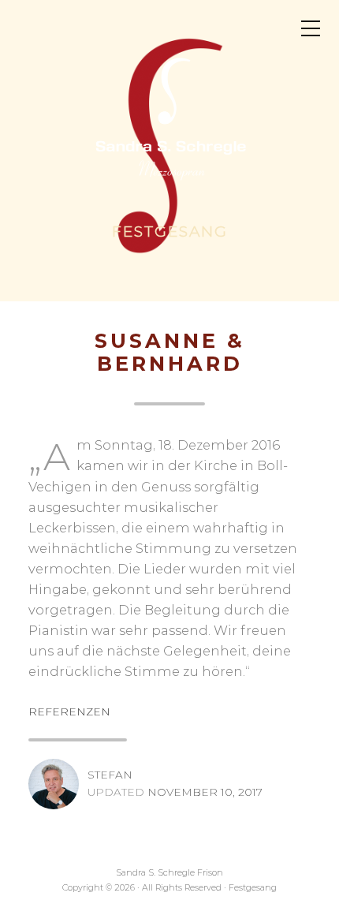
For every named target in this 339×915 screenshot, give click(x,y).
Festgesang (170, 232)
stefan (110, 774)
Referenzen (69, 711)
